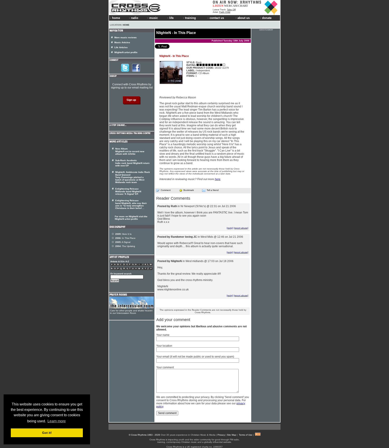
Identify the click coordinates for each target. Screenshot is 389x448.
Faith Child (224, 12)
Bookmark (188, 190)
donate (266, 18)
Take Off (231, 9)
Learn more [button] (56, 421)
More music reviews (125, 37)
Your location (164, 345)
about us (243, 18)
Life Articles (121, 47)
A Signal (122, 242)
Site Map (231, 435)
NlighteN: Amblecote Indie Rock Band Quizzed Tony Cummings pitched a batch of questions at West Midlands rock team (132, 177)
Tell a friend (213, 190)
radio (134, 18)
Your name (163, 335)
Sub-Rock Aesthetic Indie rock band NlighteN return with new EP (132, 163)
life (171, 18)
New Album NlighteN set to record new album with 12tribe (129, 151)
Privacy (221, 435)
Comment (166, 190)
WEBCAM (230, 5)
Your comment (165, 367)
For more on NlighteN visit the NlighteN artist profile (131, 217)
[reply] (230, 228)
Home (126, 25)
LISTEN (218, 5)
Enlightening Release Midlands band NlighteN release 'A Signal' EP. (128, 191)
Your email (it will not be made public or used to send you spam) (195, 356)
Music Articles (122, 42)
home (116, 18)
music (153, 18)
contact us (217, 18)
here (217, 179)
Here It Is (123, 234)
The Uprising (125, 246)
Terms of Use (245, 435)
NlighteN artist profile (126, 52)
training (190, 18)
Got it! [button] (47, 432)
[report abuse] (241, 228)
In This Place (125, 238)
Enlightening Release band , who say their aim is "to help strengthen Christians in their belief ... (131, 204)
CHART (243, 5)
